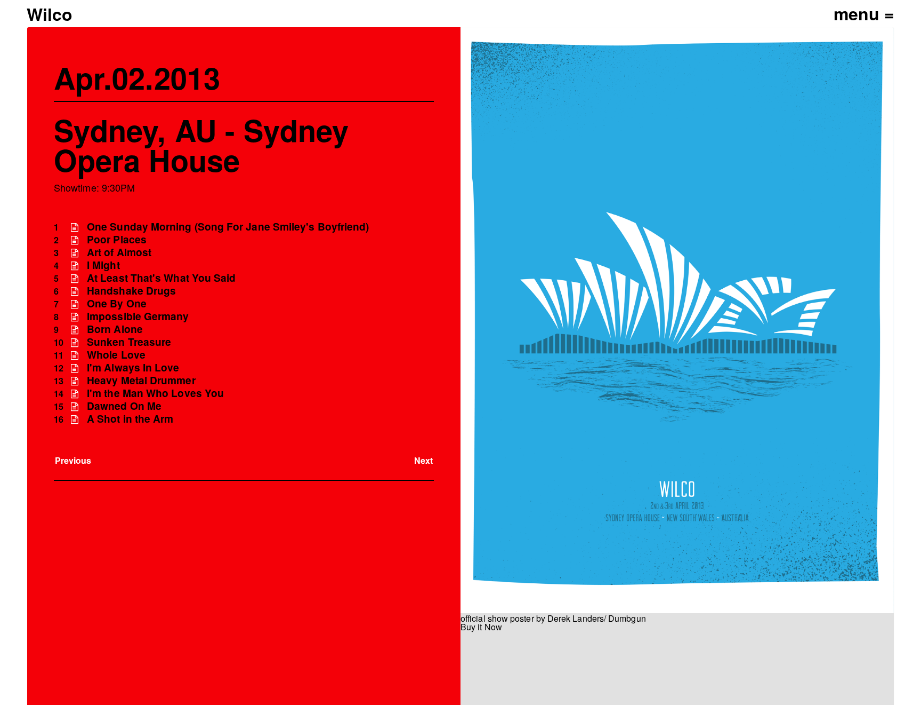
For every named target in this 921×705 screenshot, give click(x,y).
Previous (73, 460)
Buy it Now (481, 627)
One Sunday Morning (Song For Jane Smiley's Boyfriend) (228, 226)
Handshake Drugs (131, 291)
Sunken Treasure (129, 342)
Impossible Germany (138, 316)
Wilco (49, 13)
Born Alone (115, 329)
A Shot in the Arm (130, 419)
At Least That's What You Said (161, 278)
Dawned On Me (124, 406)
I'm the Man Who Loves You (155, 393)
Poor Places (117, 239)
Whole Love (116, 355)
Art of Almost (119, 252)
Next (423, 460)
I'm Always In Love (133, 367)
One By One (117, 303)
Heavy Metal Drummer (141, 380)
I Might (103, 265)
